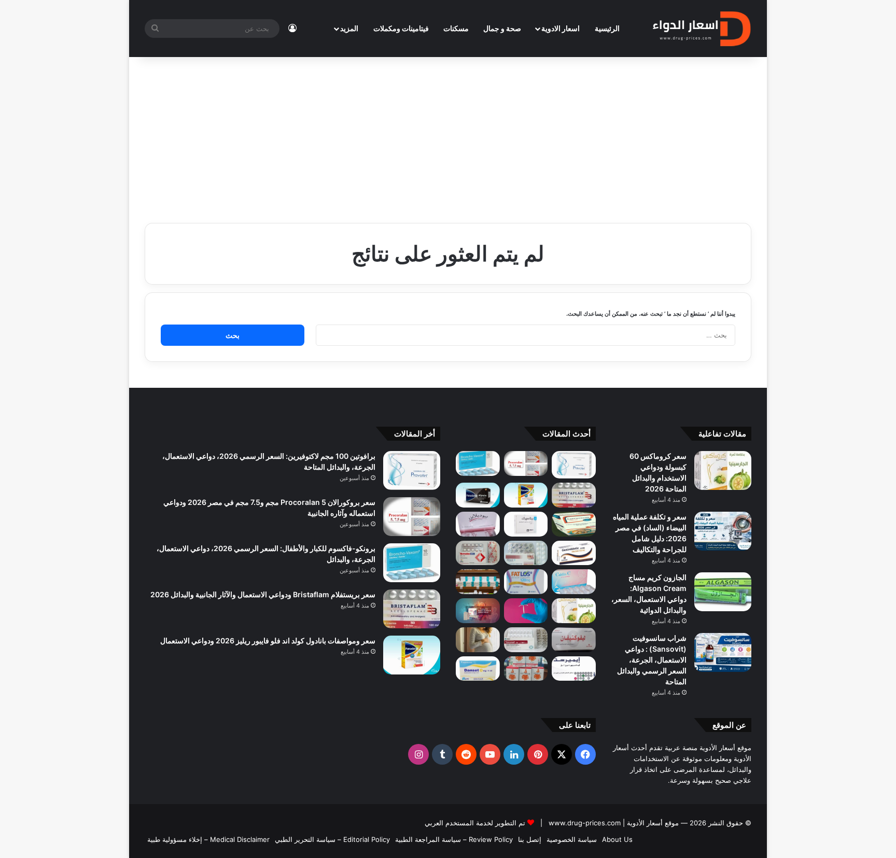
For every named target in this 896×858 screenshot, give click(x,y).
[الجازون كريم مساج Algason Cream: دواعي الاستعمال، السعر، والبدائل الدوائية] (722, 591)
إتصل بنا (529, 839)
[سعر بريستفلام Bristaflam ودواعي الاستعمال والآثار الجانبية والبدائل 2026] (574, 495)
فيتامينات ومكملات (401, 28)
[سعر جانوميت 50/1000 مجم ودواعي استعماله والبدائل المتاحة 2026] (526, 639)
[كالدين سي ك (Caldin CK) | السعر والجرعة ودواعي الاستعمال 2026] (574, 581)
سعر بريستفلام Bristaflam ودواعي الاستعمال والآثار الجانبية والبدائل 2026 (262, 594)
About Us (617, 839)
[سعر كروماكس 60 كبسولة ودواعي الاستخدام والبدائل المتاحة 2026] (722, 470)
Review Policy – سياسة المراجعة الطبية (454, 839)
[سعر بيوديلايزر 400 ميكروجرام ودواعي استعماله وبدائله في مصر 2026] (478, 524)
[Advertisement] (448, 134)
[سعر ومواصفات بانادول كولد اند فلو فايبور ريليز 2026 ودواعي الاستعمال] (526, 495)
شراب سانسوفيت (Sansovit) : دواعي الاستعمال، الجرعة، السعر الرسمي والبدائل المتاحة (652, 660)
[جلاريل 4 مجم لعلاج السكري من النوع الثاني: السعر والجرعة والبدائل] (526, 553)
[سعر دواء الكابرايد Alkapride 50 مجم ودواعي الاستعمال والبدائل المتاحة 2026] (478, 610)
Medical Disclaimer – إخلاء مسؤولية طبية (208, 839)
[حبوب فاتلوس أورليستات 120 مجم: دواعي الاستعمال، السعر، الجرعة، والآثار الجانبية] (526, 581)
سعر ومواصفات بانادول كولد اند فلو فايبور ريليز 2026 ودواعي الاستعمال (267, 640)
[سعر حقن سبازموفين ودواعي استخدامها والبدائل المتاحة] (478, 639)
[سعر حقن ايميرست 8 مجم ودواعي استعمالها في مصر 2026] (574, 668)
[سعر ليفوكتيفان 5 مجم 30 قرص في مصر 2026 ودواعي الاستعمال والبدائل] (574, 639)
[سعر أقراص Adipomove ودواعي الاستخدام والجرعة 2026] (478, 581)
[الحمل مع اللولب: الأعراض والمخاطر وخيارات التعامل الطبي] (526, 610)
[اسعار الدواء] (701, 28)
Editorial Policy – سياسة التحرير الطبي (332, 839)
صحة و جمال (502, 28)
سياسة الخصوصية (572, 839)
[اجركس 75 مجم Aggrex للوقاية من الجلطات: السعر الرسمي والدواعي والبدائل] (478, 553)
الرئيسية (607, 28)
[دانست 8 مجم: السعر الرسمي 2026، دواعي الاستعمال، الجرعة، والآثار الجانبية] (478, 668)
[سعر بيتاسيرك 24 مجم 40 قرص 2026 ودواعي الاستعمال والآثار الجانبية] (526, 524)
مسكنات (456, 28)
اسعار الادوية (560, 28)
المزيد (349, 28)
